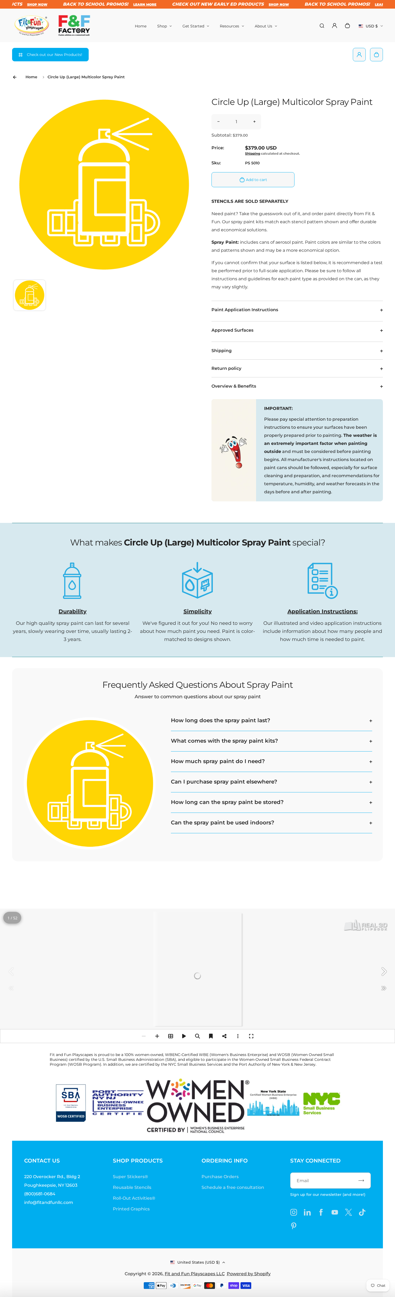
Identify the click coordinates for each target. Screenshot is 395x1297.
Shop (162, 26)
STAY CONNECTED (315, 1160)
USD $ (371, 28)
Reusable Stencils (132, 1187)
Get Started (193, 26)
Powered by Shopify (249, 1273)
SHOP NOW (23, 4)
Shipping (252, 153)
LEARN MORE (131, 4)
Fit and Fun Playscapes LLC (195, 1273)
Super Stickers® (130, 1176)
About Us (263, 26)
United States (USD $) (198, 1262)
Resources (229, 26)
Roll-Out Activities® (134, 1198)
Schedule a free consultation (233, 1187)
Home (140, 26)
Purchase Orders (220, 1176)
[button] (29, 295)
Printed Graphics (131, 1208)
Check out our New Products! (54, 54)
